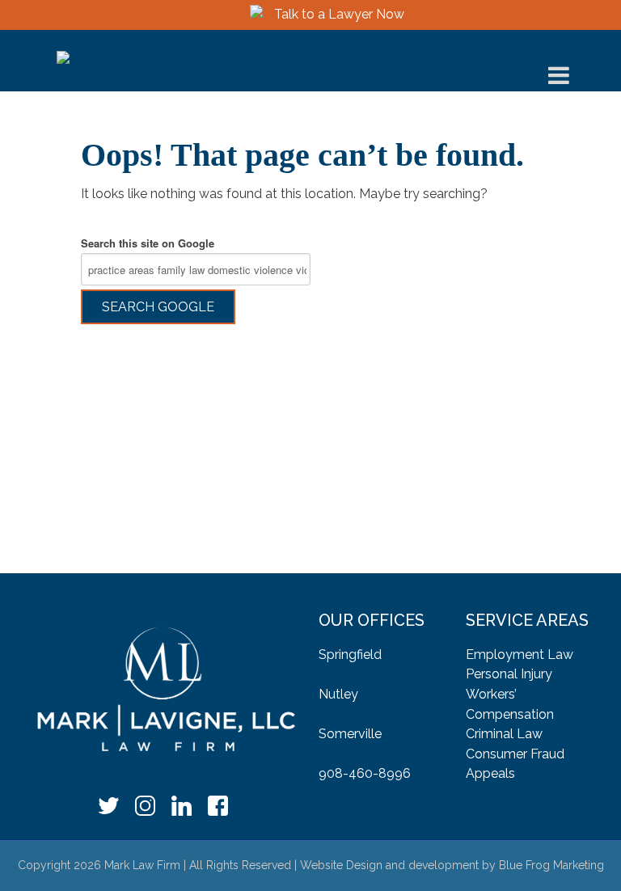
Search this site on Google (147, 243)
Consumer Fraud (515, 754)
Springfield (350, 654)
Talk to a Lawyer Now (339, 14)
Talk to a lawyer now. (310, 521)
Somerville (350, 733)
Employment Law (519, 654)
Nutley (338, 694)
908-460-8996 (365, 773)
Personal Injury (509, 674)
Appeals (490, 773)
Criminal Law (504, 733)
